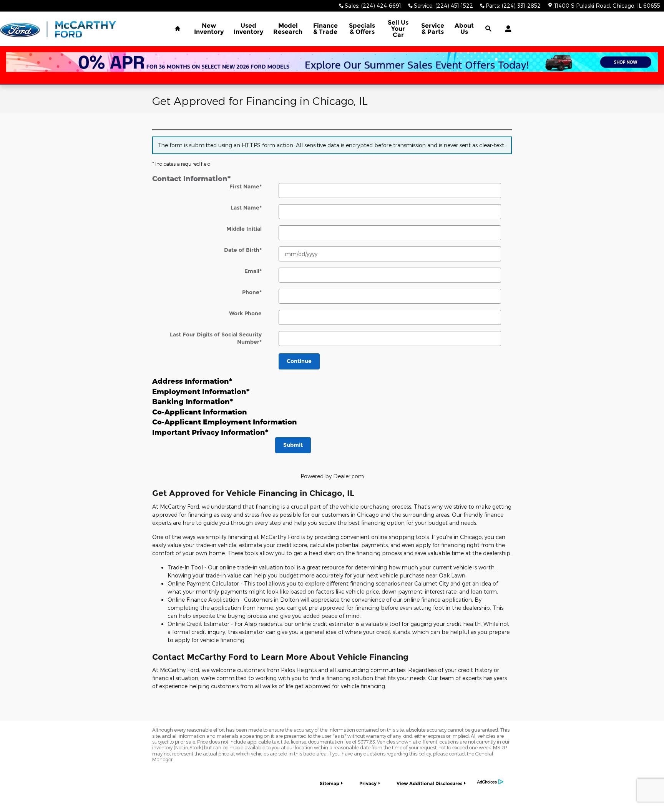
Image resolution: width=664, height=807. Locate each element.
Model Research (287, 28)
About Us (464, 28)
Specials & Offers (362, 28)
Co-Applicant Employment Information (224, 422)
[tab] (332, 178)
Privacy (368, 783)
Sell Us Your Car (398, 28)
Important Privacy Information (210, 432)
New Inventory (209, 28)
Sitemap (329, 783)
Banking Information (192, 401)
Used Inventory (248, 28)
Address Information (192, 381)
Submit (293, 444)
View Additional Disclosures (429, 783)
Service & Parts (432, 28)
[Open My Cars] (506, 28)
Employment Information (200, 391)
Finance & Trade (325, 28)
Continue (299, 361)
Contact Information (191, 178)
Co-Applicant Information (199, 412)
